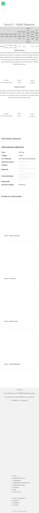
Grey (20, 165)
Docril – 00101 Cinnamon (12, 236)
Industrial (16, 500)
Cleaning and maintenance (21, 483)
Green (25, 165)
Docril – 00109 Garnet (11, 321)
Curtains (15, 505)
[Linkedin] (23, 438)
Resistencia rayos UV (27, 175)
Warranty (16, 487)
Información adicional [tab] (11, 138)
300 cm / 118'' (24, 162)
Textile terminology (19, 485)
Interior (26, 178)
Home (15, 476)
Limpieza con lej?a (25, 174)
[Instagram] (15, 438)
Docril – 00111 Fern (10, 279)
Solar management (19, 498)
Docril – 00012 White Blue (12, 364)
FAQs (14, 490)
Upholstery (16, 503)
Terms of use (17, 492)
